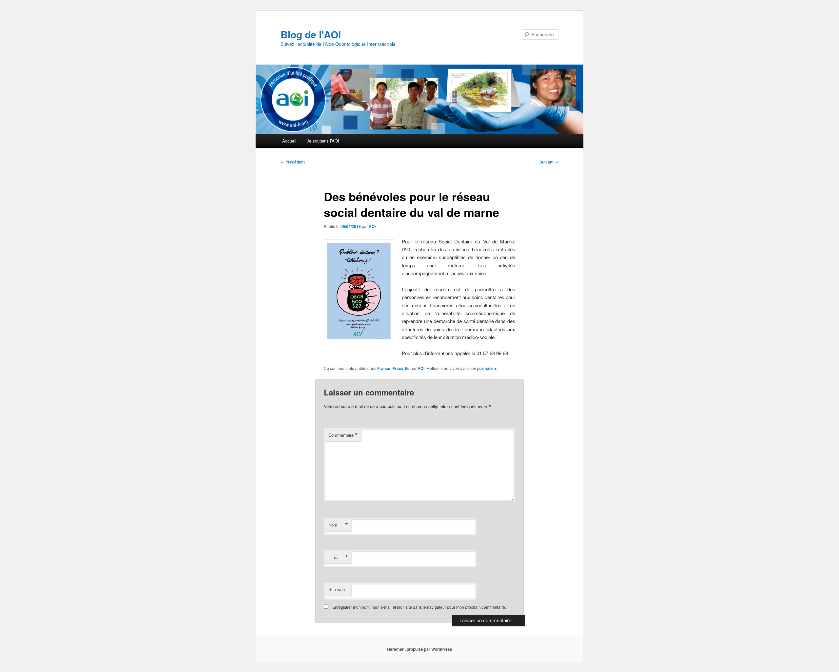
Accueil (289, 141)
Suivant (548, 162)
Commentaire (343, 435)
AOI (372, 226)
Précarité (401, 368)
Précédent (293, 162)
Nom (338, 525)
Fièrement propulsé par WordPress (419, 649)
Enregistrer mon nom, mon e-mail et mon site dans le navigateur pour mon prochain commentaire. (419, 607)
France (383, 368)
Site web (336, 589)
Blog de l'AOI (311, 34)
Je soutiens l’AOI (323, 141)
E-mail (338, 557)
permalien (486, 368)
